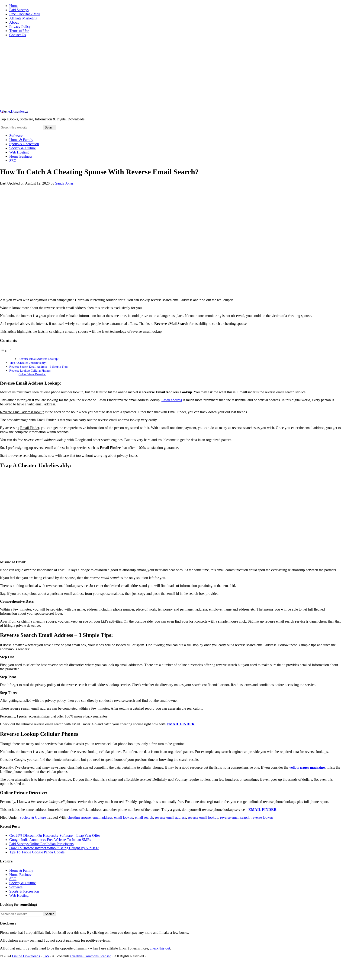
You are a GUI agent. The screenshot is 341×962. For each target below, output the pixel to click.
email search (144, 817)
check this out (160, 948)
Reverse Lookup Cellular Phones (30, 370)
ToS (46, 956)
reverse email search (235, 817)
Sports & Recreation (24, 891)
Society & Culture (32, 817)
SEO (12, 879)
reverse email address (170, 817)
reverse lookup (262, 817)
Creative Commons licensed (90, 956)
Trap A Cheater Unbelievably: (28, 362)
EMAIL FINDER (181, 724)
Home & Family (21, 870)
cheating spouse (79, 817)
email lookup (123, 817)
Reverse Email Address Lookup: (39, 358)
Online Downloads (14, 111)
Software (16, 887)
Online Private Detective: (32, 374)
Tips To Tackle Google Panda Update (36, 852)
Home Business (20, 875)
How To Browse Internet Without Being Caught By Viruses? (54, 848)
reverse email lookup (203, 817)
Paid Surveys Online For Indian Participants (41, 844)
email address (102, 817)
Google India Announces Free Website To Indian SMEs (50, 840)
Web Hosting (19, 895)
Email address (171, 400)
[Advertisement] (170, 73)
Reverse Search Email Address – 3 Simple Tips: (38, 366)
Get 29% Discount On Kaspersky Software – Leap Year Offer (54, 835)
